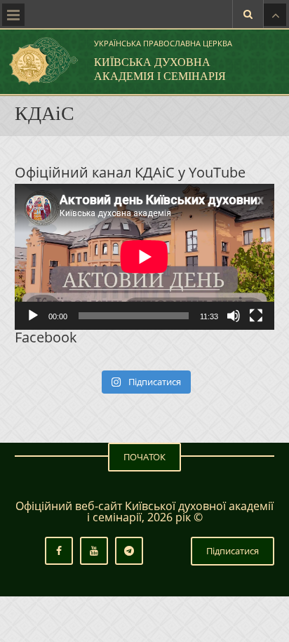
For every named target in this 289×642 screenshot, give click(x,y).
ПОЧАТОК (144, 456)
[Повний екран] (256, 316)
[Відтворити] (33, 316)
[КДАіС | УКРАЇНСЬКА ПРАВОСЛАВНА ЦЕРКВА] (42, 61)
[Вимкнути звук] (234, 316)
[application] (144, 257)
